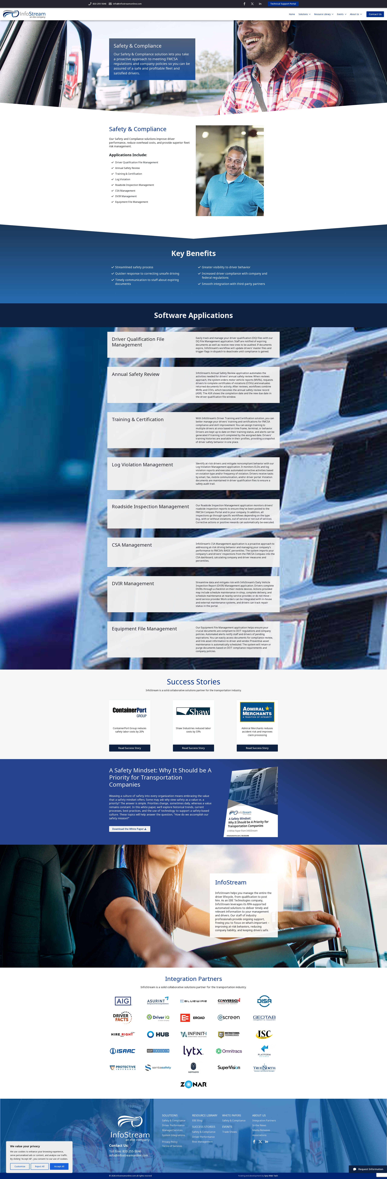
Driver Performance (173, 1125)
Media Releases (261, 1130)
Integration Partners (264, 1120)
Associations (259, 1135)
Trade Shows (229, 1131)
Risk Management (202, 1141)
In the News (259, 1125)
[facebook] (244, 4)
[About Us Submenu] (361, 14)
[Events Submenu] (346, 14)
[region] (39, 1157)
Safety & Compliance (173, 1120)
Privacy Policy (169, 1141)
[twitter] (252, 4)
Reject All (39, 1166)
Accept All (59, 1166)
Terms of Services (172, 1146)
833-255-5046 (131, 1151)
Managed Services (172, 1130)
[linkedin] (260, 4)
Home (292, 14)
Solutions (303, 14)
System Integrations (173, 1135)
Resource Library (322, 14)
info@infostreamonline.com (128, 1155)
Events (340, 14)
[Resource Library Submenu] (333, 14)
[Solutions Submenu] (310, 14)
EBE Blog (197, 1120)
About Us (354, 14)
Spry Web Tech (271, 1175)
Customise (20, 1166)
